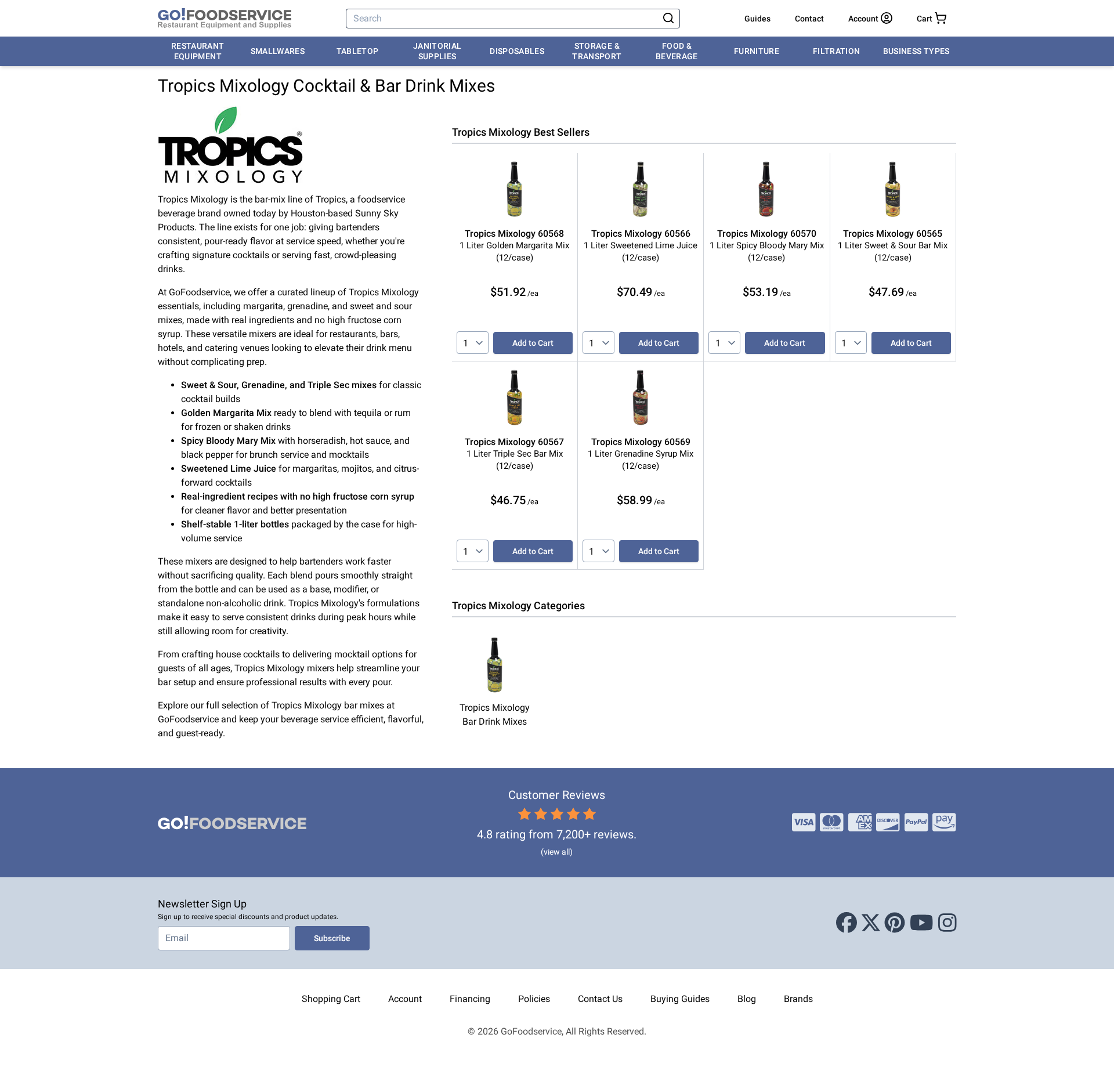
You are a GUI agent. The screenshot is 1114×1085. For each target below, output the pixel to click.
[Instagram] (947, 923)
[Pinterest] (894, 923)
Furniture (756, 51)
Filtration (836, 51)
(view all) (557, 851)
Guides (757, 18)
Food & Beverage (677, 51)
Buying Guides (680, 998)
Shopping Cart (331, 998)
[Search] (668, 18)
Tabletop (358, 51)
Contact (809, 18)
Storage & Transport (596, 51)
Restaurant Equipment (198, 51)
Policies (534, 998)
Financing (470, 998)
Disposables (517, 51)
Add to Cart (533, 343)
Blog (746, 998)
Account (405, 998)
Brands (798, 998)
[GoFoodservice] (224, 18)
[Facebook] (846, 923)
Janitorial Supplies (437, 51)
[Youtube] (922, 923)
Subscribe (332, 938)
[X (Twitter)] (871, 923)
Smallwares (278, 51)
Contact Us (600, 998)
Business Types (916, 51)
